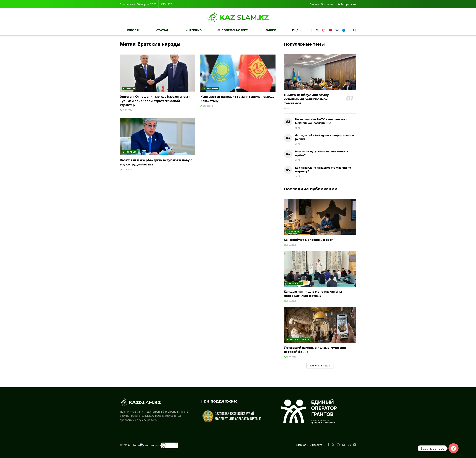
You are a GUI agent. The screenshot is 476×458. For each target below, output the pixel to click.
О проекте (327, 4)
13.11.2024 (127, 110)
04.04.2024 (207, 106)
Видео (271, 30)
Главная (314, 4)
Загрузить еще (320, 365)
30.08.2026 (291, 244)
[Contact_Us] (453, 448)
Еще (295, 30)
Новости (133, 30)
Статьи (162, 30)
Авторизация (348, 4)
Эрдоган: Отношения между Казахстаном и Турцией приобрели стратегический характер (155, 101)
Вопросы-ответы (236, 30)
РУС (170, 4)
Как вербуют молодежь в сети (308, 240)
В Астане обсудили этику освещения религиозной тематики (306, 99)
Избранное (210, 88)
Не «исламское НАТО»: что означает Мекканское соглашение (321, 121)
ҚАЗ (163, 4)
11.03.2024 (127, 169)
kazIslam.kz (134, 445)
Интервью (194, 30)
